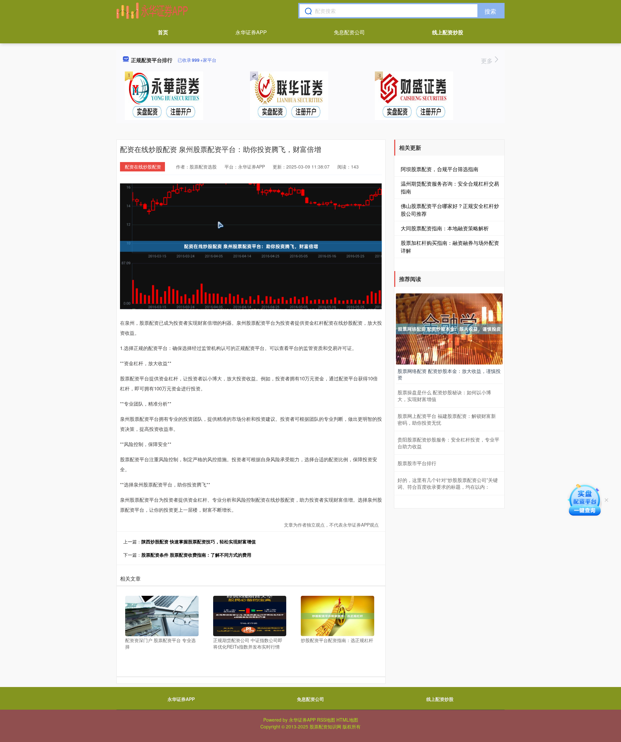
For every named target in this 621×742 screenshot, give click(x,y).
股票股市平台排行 (417, 463)
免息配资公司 (349, 32)
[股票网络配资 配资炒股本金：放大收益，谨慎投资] (449, 328)
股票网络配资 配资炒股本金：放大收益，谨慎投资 (449, 374)
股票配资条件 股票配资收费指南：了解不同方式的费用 (196, 554)
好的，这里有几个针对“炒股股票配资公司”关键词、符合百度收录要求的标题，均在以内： (448, 483)
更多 (487, 60)
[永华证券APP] (152, 11)
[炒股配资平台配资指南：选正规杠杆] (337, 615)
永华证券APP (251, 32)
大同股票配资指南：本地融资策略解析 (445, 228)
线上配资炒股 (447, 32)
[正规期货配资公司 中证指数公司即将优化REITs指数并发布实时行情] (250, 615)
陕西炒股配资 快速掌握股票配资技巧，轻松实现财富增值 (198, 541)
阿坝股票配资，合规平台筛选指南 (439, 169)
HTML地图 (347, 719)
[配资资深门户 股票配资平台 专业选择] (162, 615)
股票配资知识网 (325, 726)
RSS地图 (326, 719)
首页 (163, 32)
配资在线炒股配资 (143, 166)
